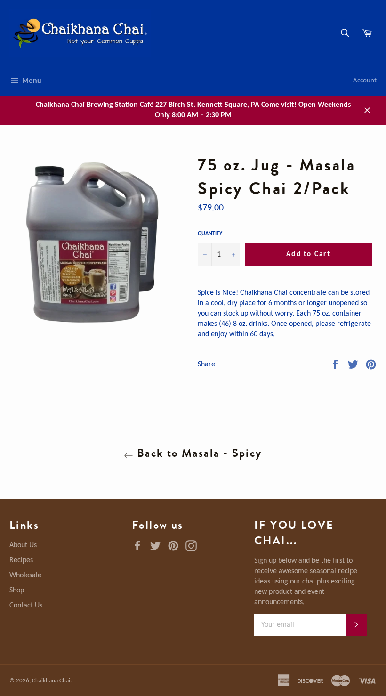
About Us (23, 545)
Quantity (210, 233)
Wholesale (25, 575)
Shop (16, 590)
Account (365, 80)
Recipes (21, 560)
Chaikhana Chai (51, 681)
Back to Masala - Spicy (197, 453)
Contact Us (25, 605)
